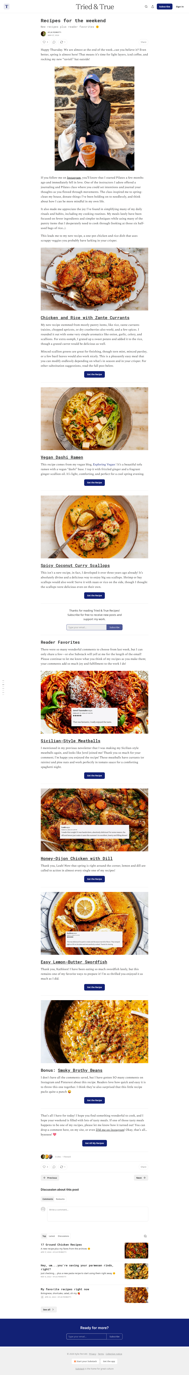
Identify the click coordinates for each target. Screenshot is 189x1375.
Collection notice (114, 1353)
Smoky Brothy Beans (80, 1070)
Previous (52, 1177)
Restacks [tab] (60, 1199)
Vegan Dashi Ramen (62, 457)
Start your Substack (87, 1361)
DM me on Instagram (110, 1130)
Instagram (74, 177)
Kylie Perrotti (54, 32)
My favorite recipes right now (65, 1289)
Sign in (180, 6)
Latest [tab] (52, 1236)
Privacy (92, 1353)
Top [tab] (44, 1236)
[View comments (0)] (54, 42)
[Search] (146, 6)
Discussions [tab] (63, 1236)
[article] (94, 1250)
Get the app (109, 1361)
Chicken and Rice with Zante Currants (85, 317)
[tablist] (53, 1199)
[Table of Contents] (3, 687)
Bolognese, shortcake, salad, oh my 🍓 (60, 1293)
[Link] (36, 317)
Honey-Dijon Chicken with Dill (77, 858)
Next (139, 1177)
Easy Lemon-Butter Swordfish (74, 961)
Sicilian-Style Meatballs (70, 740)
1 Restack (67, 1156)
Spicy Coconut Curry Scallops (75, 565)
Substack (79, 1368)
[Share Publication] (153, 6)
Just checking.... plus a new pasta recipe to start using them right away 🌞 (78, 1273)
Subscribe (164, 6)
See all (46, 1309)
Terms (101, 1353)
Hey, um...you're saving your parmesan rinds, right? (77, 1267)
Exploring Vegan (104, 464)
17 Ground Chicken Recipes (61, 1244)
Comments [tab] (48, 1199)
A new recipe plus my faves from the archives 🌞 (65, 1248)
